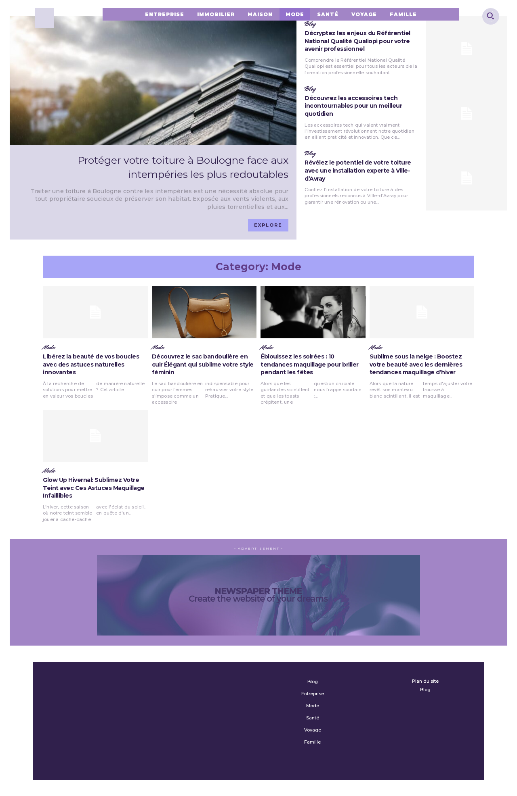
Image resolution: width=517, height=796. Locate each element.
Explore (268, 225)
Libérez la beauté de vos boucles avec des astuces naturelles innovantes (91, 364)
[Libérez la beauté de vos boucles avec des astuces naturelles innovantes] (95, 312)
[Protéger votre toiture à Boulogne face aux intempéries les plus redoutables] (153, 80)
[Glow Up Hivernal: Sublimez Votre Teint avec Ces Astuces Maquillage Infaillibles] (95, 436)
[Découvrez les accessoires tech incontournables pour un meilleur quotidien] (466, 113)
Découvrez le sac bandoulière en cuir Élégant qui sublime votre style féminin (203, 364)
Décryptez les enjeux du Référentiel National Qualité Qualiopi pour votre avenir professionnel (357, 40)
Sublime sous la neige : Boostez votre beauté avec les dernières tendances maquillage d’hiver (416, 364)
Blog (310, 89)
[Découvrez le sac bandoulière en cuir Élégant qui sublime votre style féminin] (204, 312)
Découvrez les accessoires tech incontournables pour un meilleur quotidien (353, 105)
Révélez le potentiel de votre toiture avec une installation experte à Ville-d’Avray (358, 170)
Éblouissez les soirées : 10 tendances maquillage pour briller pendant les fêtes (310, 364)
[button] (490, 16)
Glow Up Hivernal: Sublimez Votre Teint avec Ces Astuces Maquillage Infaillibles (94, 487)
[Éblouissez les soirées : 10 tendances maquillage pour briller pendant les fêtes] (313, 312)
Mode (49, 347)
